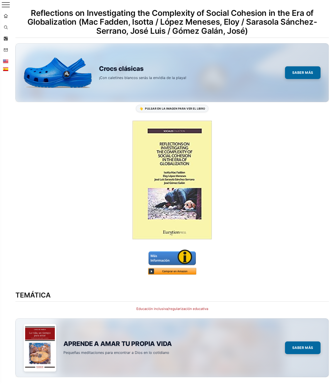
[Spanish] (5, 69)
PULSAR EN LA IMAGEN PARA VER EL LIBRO (172, 108)
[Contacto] (5, 49)
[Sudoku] (5, 38)
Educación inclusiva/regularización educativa (172, 309)
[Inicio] (5, 15)
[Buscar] (5, 27)
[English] (5, 61)
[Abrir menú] (6, 5)
